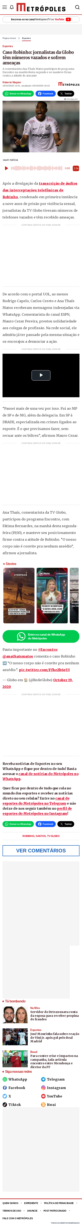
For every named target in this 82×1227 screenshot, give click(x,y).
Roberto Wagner (12, 82)
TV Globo (53, 836)
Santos (41, 836)
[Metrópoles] (41, 7)
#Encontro (47, 649)
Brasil (33, 1052)
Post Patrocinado (55, 1210)
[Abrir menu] (4, 7)
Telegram (56, 1079)
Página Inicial (9, 38)
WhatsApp (17, 1079)
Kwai (51, 1105)
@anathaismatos (18, 656)
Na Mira (35, 1008)
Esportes (26, 38)
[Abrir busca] (77, 7)
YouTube (54, 1096)
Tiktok (14, 1105)
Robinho (28, 836)
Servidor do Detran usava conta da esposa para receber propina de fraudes (54, 1015)
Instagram (56, 1088)
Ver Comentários (41, 850)
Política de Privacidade (59, 1203)
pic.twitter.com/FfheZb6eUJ (44, 670)
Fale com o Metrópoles (18, 1218)
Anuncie (32, 1210)
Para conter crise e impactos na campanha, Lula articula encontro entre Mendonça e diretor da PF (54, 1061)
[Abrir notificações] (11, 7)
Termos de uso (12, 1210)
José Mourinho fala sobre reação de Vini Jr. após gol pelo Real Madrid (54, 1037)
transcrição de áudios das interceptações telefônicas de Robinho (40, 190)
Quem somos (10, 1203)
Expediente (31, 1203)
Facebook (16, 1088)
